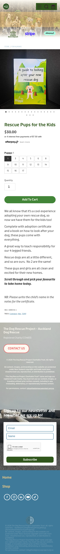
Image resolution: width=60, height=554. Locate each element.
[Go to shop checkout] (53, 6)
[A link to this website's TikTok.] (35, 497)
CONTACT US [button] (16, 348)
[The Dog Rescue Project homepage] (18, 6)
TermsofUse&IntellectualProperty (20, 530)
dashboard (19, 528)
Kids (19, 314)
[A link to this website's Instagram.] (14, 497)
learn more (25, 142)
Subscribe (30, 459)
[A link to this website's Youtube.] (28, 497)
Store (6, 47)
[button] (46, 6)
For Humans (16, 47)
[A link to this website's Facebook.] (7, 497)
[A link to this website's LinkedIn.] (21, 497)
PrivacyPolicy (40, 528)
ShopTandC (28, 528)
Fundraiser (13, 314)
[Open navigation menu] (39, 6)
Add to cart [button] (30, 199)
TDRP (24, 314)
